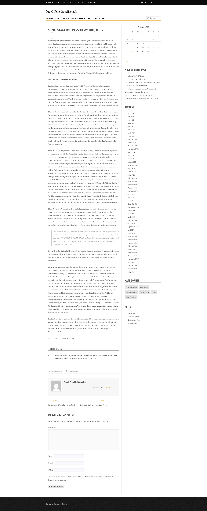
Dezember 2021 (133, 165)
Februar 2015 (132, 265)
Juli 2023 (131, 155)
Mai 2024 (131, 129)
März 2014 (131, 272)
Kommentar (52, 427)
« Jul (126, 61)
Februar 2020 (132, 178)
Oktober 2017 (132, 223)
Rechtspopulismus (131, 292)
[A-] (49, 38)
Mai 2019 (131, 197)
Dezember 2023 (133, 146)
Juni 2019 (131, 194)
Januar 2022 (132, 162)
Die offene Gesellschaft (61, 11)
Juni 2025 (131, 116)
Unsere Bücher (60, 3)
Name (50, 456)
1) (73, 243)
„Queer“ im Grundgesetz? (137, 79)
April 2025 (131, 123)
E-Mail (51, 463)
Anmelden (131, 313)
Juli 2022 (131, 159)
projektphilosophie (56, 371)
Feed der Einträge (134, 317)
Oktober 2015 (132, 256)
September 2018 (133, 207)
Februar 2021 (132, 171)
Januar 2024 (132, 142)
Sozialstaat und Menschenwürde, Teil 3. (93, 405)
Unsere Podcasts (73, 3)
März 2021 (131, 168)
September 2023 (133, 149)
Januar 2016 (132, 249)
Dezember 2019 (133, 181)
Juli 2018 (131, 214)
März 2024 (131, 136)
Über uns (49, 3)
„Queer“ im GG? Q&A (136, 76)
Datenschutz (92, 3)
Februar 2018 (132, 220)
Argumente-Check (131, 287)
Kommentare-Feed (134, 320)
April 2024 (131, 133)
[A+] (52, 38)
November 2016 (133, 239)
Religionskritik (144, 292)
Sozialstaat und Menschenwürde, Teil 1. (61, 405)
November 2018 (133, 204)
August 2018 (132, 210)
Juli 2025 (131, 113)
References (56, 348)
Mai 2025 (131, 120)
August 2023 (132, 152)
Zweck (83, 3)
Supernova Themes (60, 504)
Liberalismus (144, 287)
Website (50, 470)
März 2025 (131, 126)
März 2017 (131, 233)
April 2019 (131, 201)
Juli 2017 (131, 230)
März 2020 (131, 175)
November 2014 (133, 269)
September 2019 (133, 191)
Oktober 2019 (132, 188)
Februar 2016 (132, 246)
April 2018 (131, 217)
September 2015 (133, 259)
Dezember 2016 (133, 236)
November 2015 (133, 252)
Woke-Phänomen (131, 297)
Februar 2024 (132, 139)
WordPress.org (133, 323)
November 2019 (133, 184)
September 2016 (133, 243)
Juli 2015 (131, 262)
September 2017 (133, 226)
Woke (154, 292)
